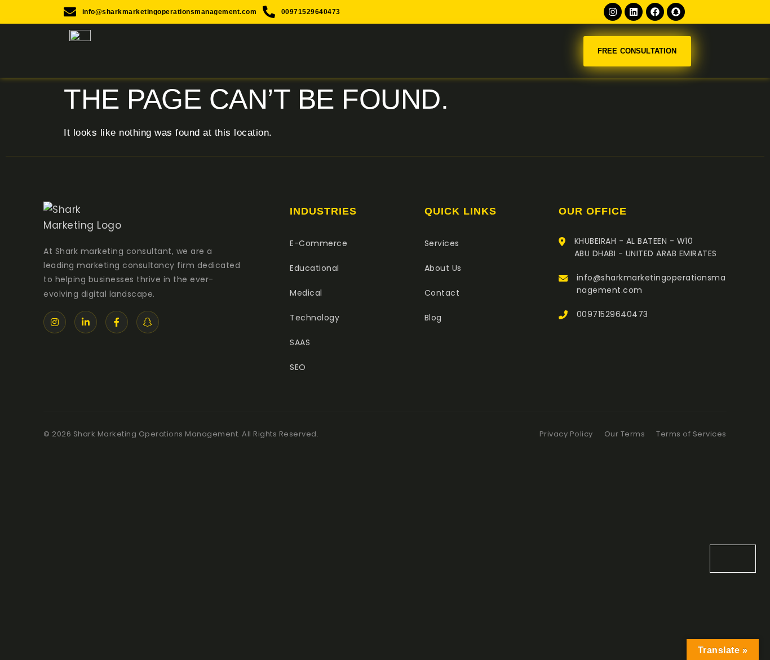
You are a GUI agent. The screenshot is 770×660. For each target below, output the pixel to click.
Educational (314, 268)
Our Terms (624, 434)
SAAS (300, 342)
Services (441, 243)
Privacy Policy (566, 434)
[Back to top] (733, 559)
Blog (433, 317)
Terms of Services (691, 434)
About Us (443, 268)
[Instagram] (613, 12)
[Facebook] (655, 12)
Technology (314, 317)
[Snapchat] (676, 12)
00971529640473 (612, 314)
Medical (306, 292)
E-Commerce (318, 243)
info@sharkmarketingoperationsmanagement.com (651, 284)
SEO (298, 367)
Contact (442, 292)
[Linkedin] (634, 12)
